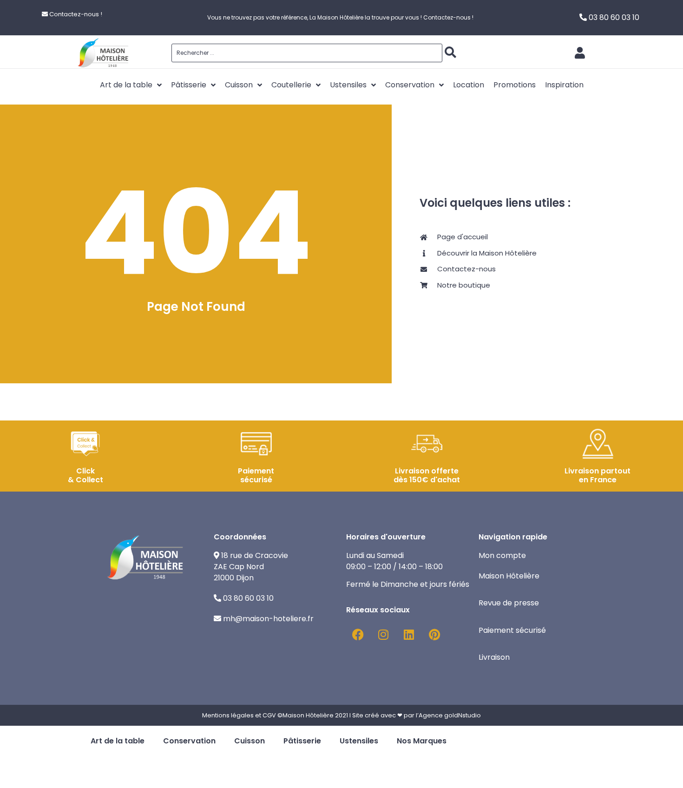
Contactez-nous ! (75, 14)
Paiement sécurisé (513, 630)
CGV (269, 715)
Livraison (494, 657)
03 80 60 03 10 (614, 17)
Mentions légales (228, 715)
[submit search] (450, 52)
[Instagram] (383, 634)
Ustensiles (359, 740)
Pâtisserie (302, 740)
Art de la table (117, 740)
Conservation (189, 740)
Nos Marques (422, 740)
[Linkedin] (408, 634)
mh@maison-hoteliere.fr (268, 618)
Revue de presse (510, 603)
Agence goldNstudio (450, 715)
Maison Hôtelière (510, 576)
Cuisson (249, 740)
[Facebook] (357, 634)
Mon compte (502, 555)
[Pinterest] (434, 634)
